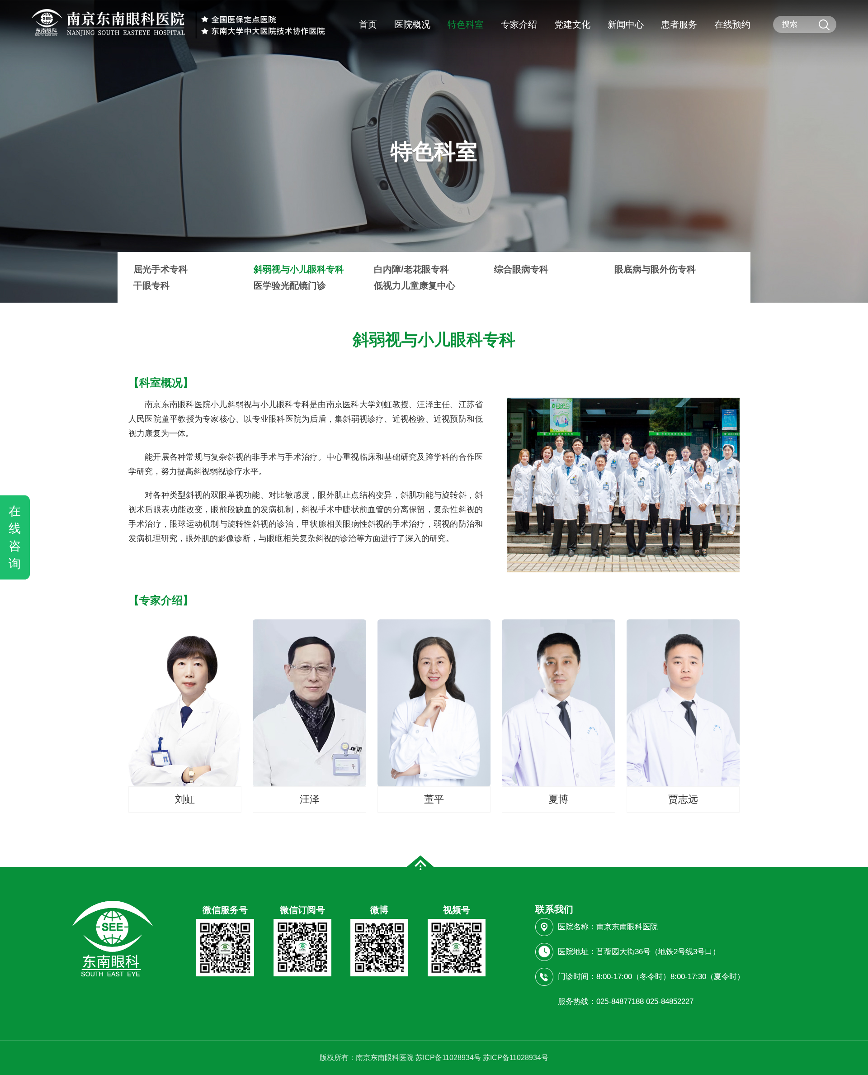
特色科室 (466, 24)
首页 (368, 24)
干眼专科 (151, 285)
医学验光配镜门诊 (290, 285)
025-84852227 (669, 1001)
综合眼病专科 (521, 269)
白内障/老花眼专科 (411, 269)
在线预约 (732, 24)
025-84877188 (620, 1001)
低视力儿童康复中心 (414, 285)
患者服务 (679, 24)
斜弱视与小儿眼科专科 (299, 269)
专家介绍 (519, 24)
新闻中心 (626, 24)
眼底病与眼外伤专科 (655, 269)
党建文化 (572, 24)
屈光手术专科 (160, 269)
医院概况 (412, 24)
